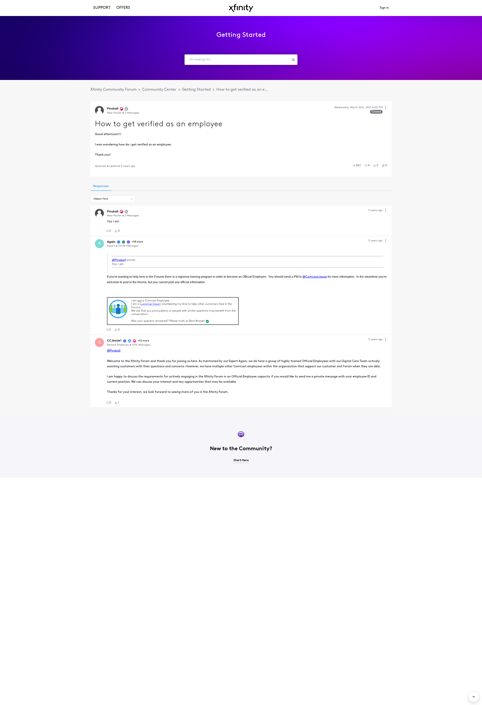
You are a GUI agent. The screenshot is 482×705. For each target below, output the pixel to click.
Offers (123, 8)
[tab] (100, 187)
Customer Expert (150, 304)
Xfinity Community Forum (113, 90)
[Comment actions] (385, 211)
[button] (357, 165)
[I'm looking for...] (293, 60)
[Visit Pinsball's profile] (99, 110)
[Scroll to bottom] (473, 696)
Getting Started (196, 90)
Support (102, 8)
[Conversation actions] (385, 108)
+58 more (137, 242)
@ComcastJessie (314, 276)
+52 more (143, 341)
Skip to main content (16, 2)
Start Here (241, 460)
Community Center (159, 90)
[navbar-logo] (241, 8)
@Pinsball (119, 260)
